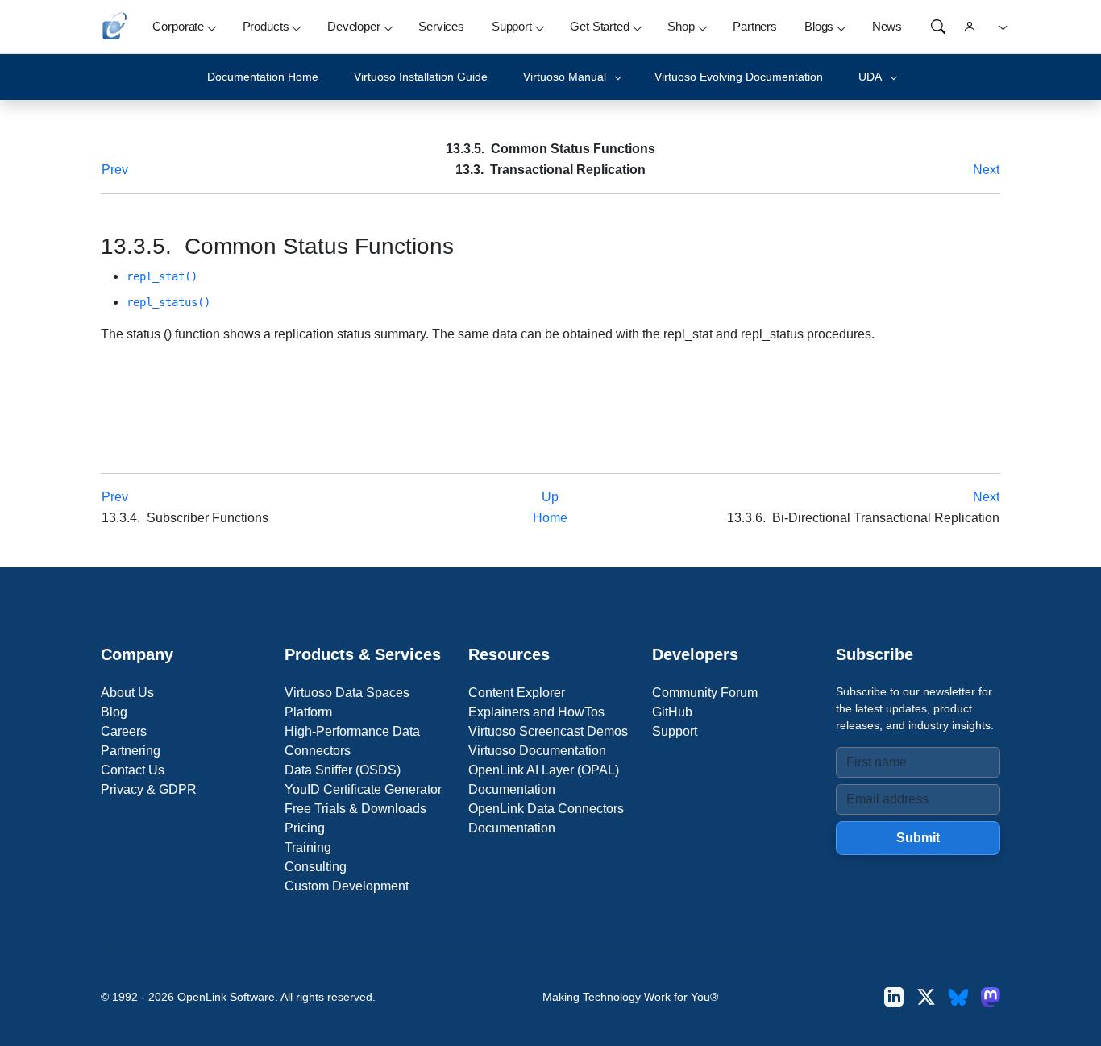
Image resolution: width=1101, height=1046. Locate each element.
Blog (114, 712)
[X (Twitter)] (926, 997)
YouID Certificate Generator (363, 789)
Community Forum (705, 692)
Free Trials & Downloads (355, 809)
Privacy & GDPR (149, 789)
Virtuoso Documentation (537, 751)
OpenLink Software (226, 996)
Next (986, 169)
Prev (115, 169)
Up (550, 497)
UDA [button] (870, 76)
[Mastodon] (990, 997)
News (887, 26)
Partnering (130, 751)
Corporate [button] (178, 26)
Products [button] (266, 26)
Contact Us (132, 770)
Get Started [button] (599, 26)
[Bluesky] (958, 997)
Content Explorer (516, 692)
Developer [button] (353, 26)
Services (441, 26)
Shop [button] (680, 26)
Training (308, 847)
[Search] (938, 27)
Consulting (316, 867)
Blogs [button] (818, 26)
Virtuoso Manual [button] (564, 76)
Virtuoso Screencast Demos (548, 731)
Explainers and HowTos (536, 712)
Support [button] (512, 26)
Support (674, 731)
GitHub (672, 712)
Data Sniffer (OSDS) (343, 770)
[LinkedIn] (894, 997)
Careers (124, 731)
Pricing (305, 828)
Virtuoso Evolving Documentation (738, 76)
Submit (918, 838)
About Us (127, 692)
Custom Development (347, 886)
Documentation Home (262, 76)
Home (550, 518)
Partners (755, 26)
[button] (1001, 27)
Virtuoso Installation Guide (421, 76)
